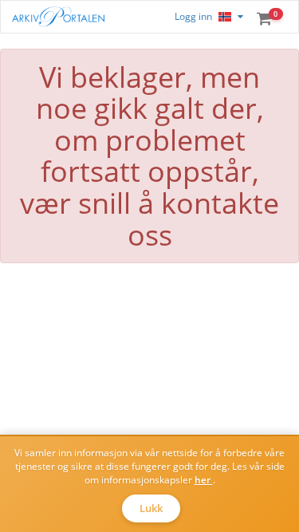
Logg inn (193, 16)
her (204, 480)
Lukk (151, 508)
